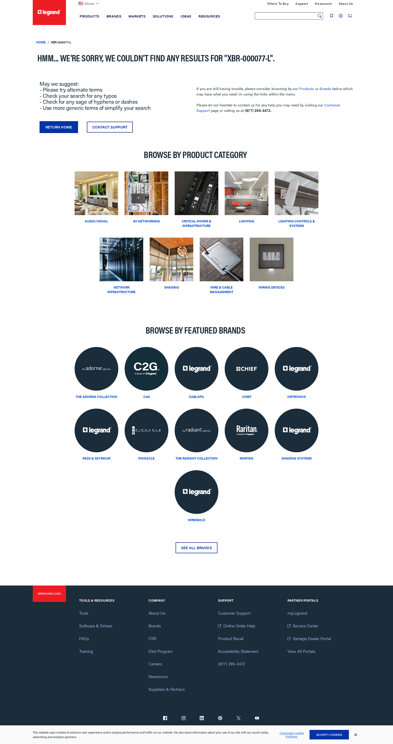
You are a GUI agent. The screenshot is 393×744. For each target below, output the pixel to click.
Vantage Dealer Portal (312, 638)
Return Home (58, 127)
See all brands (196, 547)
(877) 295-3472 (231, 663)
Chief (246, 396)
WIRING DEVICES (272, 287)
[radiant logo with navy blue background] (196, 431)
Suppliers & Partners (167, 689)
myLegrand (297, 613)
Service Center (305, 625)
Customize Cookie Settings (292, 735)
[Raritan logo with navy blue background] (246, 431)
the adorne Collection (96, 396)
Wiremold (196, 520)
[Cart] (350, 16)
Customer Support (234, 613)
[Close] (355, 735)
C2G (146, 396)
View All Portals (301, 651)
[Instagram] (183, 718)
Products (306, 88)
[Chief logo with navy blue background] (246, 370)
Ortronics (296, 396)
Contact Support (109, 127)
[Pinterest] (220, 718)
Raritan (246, 458)
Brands (325, 88)
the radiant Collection (197, 458)
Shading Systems (297, 458)
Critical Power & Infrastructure (197, 223)
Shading (171, 287)
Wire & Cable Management (221, 289)
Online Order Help (239, 625)
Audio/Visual (96, 221)
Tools (83, 613)
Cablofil (196, 396)
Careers (155, 663)
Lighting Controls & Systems (296, 223)
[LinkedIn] (201, 718)
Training (86, 651)
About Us (157, 613)
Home (41, 42)
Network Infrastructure (121, 289)
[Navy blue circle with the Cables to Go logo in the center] (146, 370)
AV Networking (146, 221)
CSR (152, 638)
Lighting (246, 221)
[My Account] (341, 16)
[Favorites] (331, 16)
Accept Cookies (329, 734)
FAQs (84, 638)
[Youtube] (257, 718)
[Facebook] (165, 718)
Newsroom (158, 676)
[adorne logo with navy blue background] (96, 370)
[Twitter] (238, 718)
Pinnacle (146, 458)
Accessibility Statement (238, 651)
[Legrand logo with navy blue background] (196, 370)
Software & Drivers (95, 625)
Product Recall (231, 638)
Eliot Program (161, 651)
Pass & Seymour (96, 458)
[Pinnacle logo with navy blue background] (146, 431)
